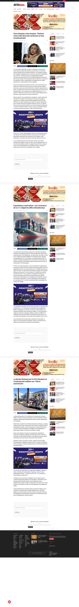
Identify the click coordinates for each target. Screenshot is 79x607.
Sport (26, 541)
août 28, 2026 (52, 73)
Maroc (27, 210)
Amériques (15, 537)
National (26, 535)
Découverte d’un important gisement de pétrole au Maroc (60, 42)
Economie (24, 210)
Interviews (20, 537)
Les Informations (21, 541)
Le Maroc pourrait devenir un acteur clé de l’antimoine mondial (42, 536)
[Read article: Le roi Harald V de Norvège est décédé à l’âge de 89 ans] (52, 83)
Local (20, 544)
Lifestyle (20, 543)
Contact (19, 11)
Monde (20, 546)
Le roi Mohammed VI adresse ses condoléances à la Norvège (60, 77)
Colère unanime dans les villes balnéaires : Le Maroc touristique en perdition (60, 37)
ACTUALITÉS (21, 40)
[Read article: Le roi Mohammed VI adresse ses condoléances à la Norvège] (52, 78)
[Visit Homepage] (19, 5)
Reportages (27, 537)
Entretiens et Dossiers (15, 544)
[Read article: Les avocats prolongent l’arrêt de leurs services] (52, 88)
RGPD (50, 555)
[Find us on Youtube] (52, 543)
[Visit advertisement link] (46, 5)
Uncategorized (27, 543)
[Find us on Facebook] (49, 543)
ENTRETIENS (15, 542)
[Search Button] (65, 10)
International (21, 535)
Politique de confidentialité (53, 553)
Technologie (27, 542)
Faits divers (24, 40)
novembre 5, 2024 (15, 40)
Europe (14, 545)
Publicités (15, 11)
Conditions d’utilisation (52, 554)
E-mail (39, 175)
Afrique (14, 536)
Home (14, 376)
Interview (20, 536)
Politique (26, 536)
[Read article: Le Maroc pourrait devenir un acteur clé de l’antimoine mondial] (58, 68)
